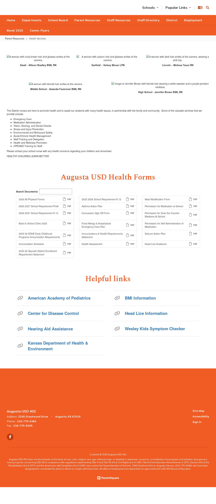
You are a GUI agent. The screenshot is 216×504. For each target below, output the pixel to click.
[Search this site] (207, 7)
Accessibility (201, 416)
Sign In (197, 422)
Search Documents (27, 191)
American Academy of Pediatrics (59, 298)
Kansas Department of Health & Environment (58, 345)
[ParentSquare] (108, 477)
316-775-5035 (23, 425)
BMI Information (140, 298)
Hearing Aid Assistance (50, 329)
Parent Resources (14, 38)
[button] (150, 7)
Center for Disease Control (53, 313)
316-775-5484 (26, 421)
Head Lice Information (146, 313)
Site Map (198, 410)
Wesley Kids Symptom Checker (155, 328)
